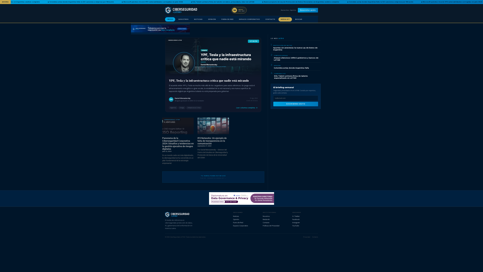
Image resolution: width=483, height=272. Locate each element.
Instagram (296, 222)
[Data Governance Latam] (160, 28)
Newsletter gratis (308, 10)
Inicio (170, 19)
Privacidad (306, 237)
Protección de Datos (282, 45)
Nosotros (183, 19)
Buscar (298, 19)
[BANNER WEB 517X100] (241, 198)
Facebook (296, 219)
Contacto (270, 19)
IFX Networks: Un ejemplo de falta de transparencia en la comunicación (212, 141)
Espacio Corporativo (249, 19)
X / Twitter (296, 216)
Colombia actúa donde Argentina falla (291, 68)
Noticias (198, 19)
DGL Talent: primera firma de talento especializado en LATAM (291, 77)
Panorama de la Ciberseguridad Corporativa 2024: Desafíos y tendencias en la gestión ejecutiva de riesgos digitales (178, 143)
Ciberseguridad (281, 55)
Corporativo (280, 73)
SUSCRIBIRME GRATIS (295, 104)
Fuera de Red (227, 19)
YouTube (295, 226)
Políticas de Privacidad (271, 226)
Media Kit (285, 19)
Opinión (212, 19)
